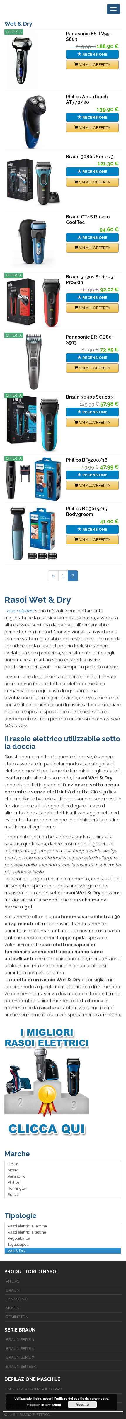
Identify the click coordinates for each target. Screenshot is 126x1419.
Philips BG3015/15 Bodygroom (86, 511)
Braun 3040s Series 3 (90, 397)
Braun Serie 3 (20, 1339)
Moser (13, 1170)
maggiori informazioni (44, 1404)
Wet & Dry (16, 1250)
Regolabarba (19, 1238)
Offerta (14, 32)
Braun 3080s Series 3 (90, 157)
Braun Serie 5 (20, 1348)
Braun (13, 1164)
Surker (13, 1194)
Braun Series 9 (21, 1366)
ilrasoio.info (25, 9)
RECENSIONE (94, 54)
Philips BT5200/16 (87, 460)
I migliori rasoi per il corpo (34, 1389)
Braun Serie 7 (20, 1357)
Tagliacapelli (19, 1244)
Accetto (82, 1404)
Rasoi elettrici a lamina (27, 1226)
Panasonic (16, 1176)
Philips (13, 1182)
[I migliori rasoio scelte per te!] (63, 1081)
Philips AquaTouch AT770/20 (87, 99)
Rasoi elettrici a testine (27, 1232)
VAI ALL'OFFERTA (94, 64)
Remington (17, 1188)
